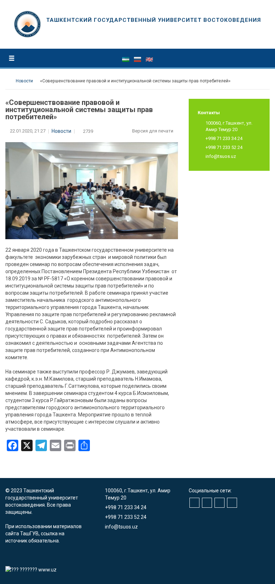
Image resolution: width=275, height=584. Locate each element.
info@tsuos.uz (221, 156)
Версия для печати (153, 131)
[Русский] (138, 59)
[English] (149, 59)
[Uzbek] (126, 59)
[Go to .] (8, 80)
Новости (61, 131)
